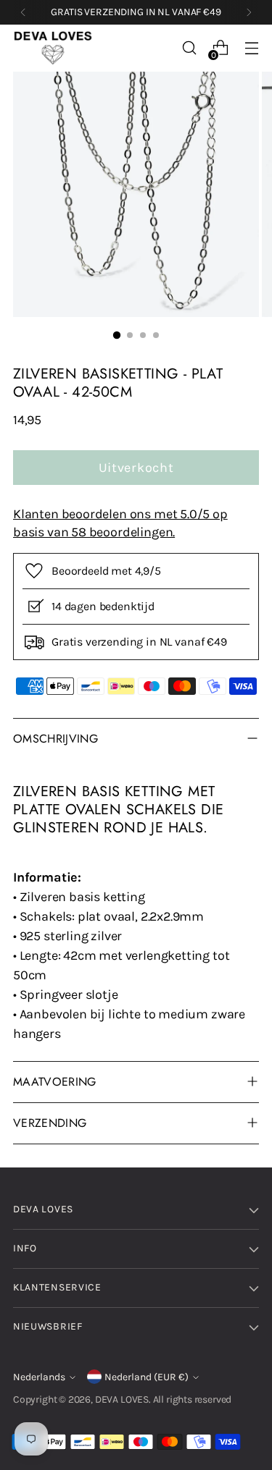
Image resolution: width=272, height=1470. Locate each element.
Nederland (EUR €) (146, 1377)
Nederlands (39, 1377)
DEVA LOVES (122, 1399)
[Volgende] (249, 12)
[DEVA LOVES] (53, 48)
